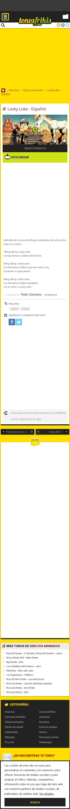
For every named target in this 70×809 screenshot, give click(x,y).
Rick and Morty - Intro (17, 692)
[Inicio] (3, 90)
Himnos (43, 732)
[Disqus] (35, 491)
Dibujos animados (35, 148)
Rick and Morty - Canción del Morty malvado (29, 683)
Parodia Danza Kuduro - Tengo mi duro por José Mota (20, 431)
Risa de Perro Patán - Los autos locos (25, 679)
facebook (12, 322)
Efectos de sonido (14, 727)
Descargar (19, 157)
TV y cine (9, 742)
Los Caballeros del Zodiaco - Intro (23, 666)
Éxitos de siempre (48, 727)
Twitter (67, 25)
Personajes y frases (49, 737)
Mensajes (10, 737)
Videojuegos (45, 742)
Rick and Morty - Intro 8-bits (20, 687)
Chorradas (44, 716)
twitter (18, 322)
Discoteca (44, 722)
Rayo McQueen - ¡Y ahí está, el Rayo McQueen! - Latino (34, 653)
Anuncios (9, 711)
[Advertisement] (35, 58)
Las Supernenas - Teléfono (19, 675)
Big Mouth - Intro (14, 662)
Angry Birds (55, 431)
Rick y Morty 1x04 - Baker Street (22, 657)
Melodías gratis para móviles (35, 21)
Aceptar (35, 802)
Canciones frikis (47, 711)
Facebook (63, 25)
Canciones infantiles (15, 716)
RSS (58, 25)
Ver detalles (46, 793)
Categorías (19, 704)
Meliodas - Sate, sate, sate (19, 670)
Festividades (11, 732)
